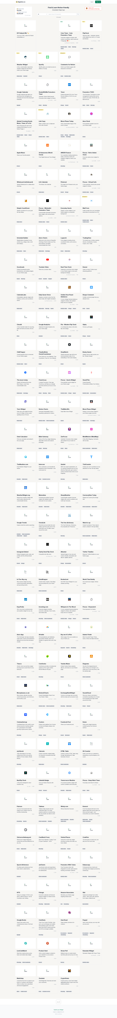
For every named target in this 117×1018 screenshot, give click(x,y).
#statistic (41, 336)
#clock (62, 48)
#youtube (45, 278)
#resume (45, 790)
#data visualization (50, 420)
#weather (25, 76)
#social (66, 105)
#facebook (67, 735)
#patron (67, 647)
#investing (63, 166)
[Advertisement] (47, 28)
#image (62, 105)
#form (47, 136)
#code (44, 735)
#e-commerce (63, 933)
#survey (62, 962)
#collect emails (86, 221)
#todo (69, 46)
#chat (62, 76)
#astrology (68, 136)
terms (56, 1014)
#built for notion (64, 46)
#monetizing (73, 647)
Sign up (98, 1)
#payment (63, 647)
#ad (61, 904)
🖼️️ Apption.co (20, 2)
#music (40, 76)
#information (19, 76)
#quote (18, 278)
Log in (92, 1)
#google (18, 105)
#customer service (46, 479)
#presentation (93, 393)
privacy (60, 1014)
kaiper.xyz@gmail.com (58, 1012)
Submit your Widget (58, 1009)
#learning (74, 46)
